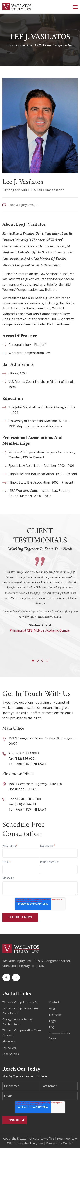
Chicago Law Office (41, 1138)
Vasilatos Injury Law (30, 1143)
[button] (75, 6)
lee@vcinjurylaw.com (23, 205)
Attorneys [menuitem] (8, 1041)
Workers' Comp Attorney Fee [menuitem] (20, 1002)
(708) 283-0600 (30, 799)
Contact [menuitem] (54, 1002)
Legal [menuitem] (52, 1021)
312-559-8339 (29, 753)
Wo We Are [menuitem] (9, 1048)
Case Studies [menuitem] (10, 1054)
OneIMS (68, 1143)
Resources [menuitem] (55, 1015)
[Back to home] (16, 6)
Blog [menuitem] (52, 1008)
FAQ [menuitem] (51, 1027)
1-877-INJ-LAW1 (34, 764)
